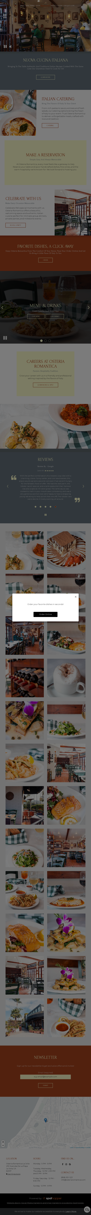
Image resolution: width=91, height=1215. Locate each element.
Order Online (45, 614)
